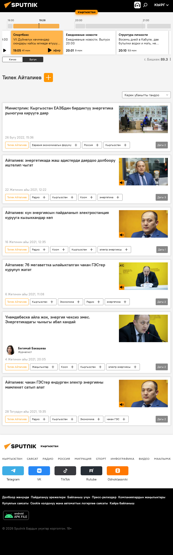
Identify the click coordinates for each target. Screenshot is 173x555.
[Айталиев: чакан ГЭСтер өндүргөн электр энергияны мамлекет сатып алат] (143, 393)
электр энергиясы (111, 249)
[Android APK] (16, 516)
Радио (36, 197)
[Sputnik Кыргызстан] (22, 9)
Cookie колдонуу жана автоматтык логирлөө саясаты (69, 503)
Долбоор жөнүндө (15, 497)
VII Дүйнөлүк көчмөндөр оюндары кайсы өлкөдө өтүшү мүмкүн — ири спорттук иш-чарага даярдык (35, 45)
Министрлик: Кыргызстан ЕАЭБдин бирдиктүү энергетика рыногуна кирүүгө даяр (59, 111)
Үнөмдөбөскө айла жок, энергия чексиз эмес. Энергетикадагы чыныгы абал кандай (47, 320)
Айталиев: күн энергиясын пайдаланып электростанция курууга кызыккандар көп (57, 215)
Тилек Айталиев (21, 77)
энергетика (106, 197)
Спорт (101, 459)
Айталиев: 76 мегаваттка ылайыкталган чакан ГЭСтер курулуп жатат (55, 267)
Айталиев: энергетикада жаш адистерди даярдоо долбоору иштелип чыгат (60, 163)
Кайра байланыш (122, 503)
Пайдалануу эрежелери (48, 497)
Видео (144, 459)
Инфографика (122, 459)
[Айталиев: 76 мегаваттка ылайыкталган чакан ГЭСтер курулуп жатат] (143, 276)
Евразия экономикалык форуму (51, 145)
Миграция (83, 459)
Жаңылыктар (40, 366)
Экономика (67, 301)
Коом (83, 197)
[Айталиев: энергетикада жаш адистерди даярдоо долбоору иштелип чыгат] (143, 171)
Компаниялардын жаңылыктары (141, 497)
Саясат (32, 459)
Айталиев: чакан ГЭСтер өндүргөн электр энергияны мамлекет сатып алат (54, 385)
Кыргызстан (113, 145)
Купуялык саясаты (15, 503)
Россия (88, 145)
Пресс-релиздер (104, 497)
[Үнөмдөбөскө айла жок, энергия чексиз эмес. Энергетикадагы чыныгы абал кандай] (143, 328)
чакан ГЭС (113, 419)
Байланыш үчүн (78, 497)
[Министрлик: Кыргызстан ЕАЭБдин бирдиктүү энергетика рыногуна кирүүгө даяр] (143, 119)
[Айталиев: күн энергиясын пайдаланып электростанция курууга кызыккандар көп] (143, 224)
